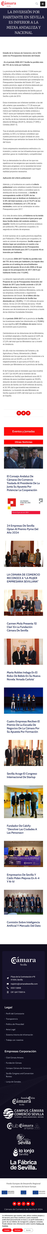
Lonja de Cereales (13, 1082)
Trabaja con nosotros (14, 1040)
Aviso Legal (10, 1029)
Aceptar (6, 1230)
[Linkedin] (33, 1204)
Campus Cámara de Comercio (18, 1068)
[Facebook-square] (14, 1204)
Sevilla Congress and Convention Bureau (20, 1075)
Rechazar (18, 1230)
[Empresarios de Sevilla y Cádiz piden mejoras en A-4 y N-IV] (23, 854)
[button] (19, 413)
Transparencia (12, 1019)
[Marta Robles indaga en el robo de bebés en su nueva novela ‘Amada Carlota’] (23, 652)
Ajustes (28, 1230)
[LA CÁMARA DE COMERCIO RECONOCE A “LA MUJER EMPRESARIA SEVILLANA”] (23, 554)
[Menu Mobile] (42, 3)
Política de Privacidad (15, 1024)
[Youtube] (28, 1204)
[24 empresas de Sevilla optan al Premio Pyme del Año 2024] (23, 508)
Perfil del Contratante (15, 1013)
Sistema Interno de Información (19, 1035)
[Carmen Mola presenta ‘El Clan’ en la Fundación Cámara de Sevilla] (23, 603)
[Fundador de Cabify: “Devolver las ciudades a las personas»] (23, 801)
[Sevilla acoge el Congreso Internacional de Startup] (23, 753)
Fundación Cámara (14, 1063)
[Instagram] (24, 1204)
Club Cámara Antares (15, 1057)
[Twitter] (19, 1204)
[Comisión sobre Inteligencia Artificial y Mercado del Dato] (23, 902)
